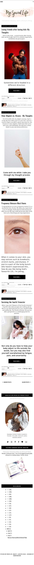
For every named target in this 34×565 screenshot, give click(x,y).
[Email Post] (8, 97)
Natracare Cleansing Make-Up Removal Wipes (17, 452)
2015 (8, 503)
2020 (8, 515)
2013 (8, 499)
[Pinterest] (15, 442)
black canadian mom (11, 284)
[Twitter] (7, 442)
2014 (8, 501)
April (9, 531)
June (9, 533)
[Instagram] (11, 442)
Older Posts (26, 382)
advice (7, 98)
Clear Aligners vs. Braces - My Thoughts (16, 115)
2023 (8, 522)
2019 (8, 513)
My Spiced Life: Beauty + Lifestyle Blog (15, 554)
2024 (8, 524)
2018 (8, 510)
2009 (8, 489)
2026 (8, 529)
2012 (8, 496)
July (9, 535)
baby (11, 98)
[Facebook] (18, 442)
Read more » (16, 91)
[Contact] (26, 442)
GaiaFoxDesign (17, 555)
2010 (8, 492)
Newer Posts (7, 382)
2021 (8, 517)
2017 (8, 508)
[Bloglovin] (22, 442)
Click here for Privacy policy (17, 398)
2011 (8, 494)
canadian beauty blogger (8, 286)
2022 (8, 519)
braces (7, 188)
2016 (8, 506)
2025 (8, 526)
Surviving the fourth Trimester (13, 302)
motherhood (12, 369)
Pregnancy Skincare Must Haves (13, 203)
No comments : (5, 96)
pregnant (21, 287)
